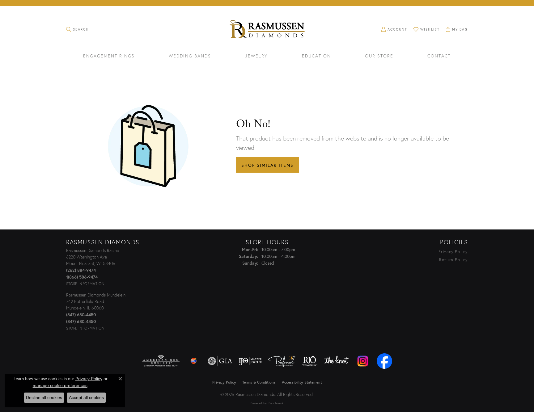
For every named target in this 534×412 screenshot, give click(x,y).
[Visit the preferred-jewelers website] (282, 361)
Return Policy (453, 259)
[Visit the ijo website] (250, 361)
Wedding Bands (190, 56)
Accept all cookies (86, 397)
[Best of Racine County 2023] (193, 361)
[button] (77, 29)
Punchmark (276, 403)
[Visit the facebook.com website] (384, 361)
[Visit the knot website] (336, 361)
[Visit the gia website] (220, 361)
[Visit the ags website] (161, 361)
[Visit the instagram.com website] (363, 361)
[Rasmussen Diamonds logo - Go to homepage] (266, 30)
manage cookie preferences (60, 385)
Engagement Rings (109, 56)
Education (316, 56)
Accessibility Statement (302, 382)
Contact (439, 56)
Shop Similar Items (267, 165)
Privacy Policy (453, 251)
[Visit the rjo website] (309, 361)
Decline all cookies (44, 397)
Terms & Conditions (259, 382)
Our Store (379, 56)
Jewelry (256, 56)
